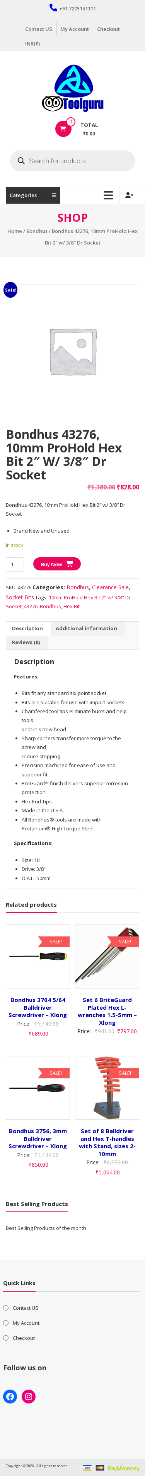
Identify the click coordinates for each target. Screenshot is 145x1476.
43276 (31, 606)
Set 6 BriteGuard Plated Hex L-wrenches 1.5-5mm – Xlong (107, 1011)
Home (14, 231)
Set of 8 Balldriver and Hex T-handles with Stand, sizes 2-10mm (107, 1142)
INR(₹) (32, 43)
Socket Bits (20, 597)
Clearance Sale (110, 587)
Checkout (108, 28)
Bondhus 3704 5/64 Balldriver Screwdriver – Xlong (38, 1007)
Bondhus (37, 231)
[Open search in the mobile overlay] (72, 161)
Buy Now (51, 564)
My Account (74, 28)
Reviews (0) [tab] (26, 642)
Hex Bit (71, 606)
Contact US (38, 28)
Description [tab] (27, 628)
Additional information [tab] (86, 628)
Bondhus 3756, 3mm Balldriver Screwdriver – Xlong (38, 1138)
